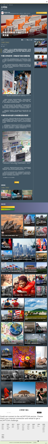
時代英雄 (23, 425)
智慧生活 (3, 425)
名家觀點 (4, 7)
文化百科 (28, 427)
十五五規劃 (44, 426)
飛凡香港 (8, 425)
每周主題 (3, 434)
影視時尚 (13, 427)
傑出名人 (23, 426)
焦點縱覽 (33, 424)
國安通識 (44, 428)
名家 (2, 9)
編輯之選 (5, 9)
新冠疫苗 (7, 42)
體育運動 (33, 428)
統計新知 (18, 427)
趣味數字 (18, 425)
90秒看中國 (44, 425)
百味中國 (13, 425)
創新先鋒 (23, 427)
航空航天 (3, 427)
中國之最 (18, 426)
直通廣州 (8, 428)
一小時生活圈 (8, 427)
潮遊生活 (13, 424)
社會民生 (33, 427)
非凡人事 (23, 424)
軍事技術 (3, 428)
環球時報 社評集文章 (39, 39)
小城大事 (23, 428)
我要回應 (16, 182)
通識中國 (18, 424)
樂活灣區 (8, 424)
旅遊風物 (13, 426)
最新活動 (3, 437)
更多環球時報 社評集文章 (41, 12)
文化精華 (28, 424)
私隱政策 (27, 442)
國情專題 (44, 424)
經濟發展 (33, 426)
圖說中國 (28, 426)
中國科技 (3, 424)
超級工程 (3, 426)
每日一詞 (28, 428)
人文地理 (18, 428)
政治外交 (33, 425)
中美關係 (3, 42)
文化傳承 (28, 425)
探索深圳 (8, 426)
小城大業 (44, 427)
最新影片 (3, 436)
